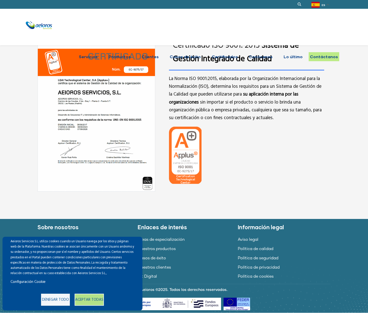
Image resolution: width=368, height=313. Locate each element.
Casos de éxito (185, 56)
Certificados (225, 56)
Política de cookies (256, 276)
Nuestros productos (157, 249)
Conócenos (261, 56)
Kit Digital (147, 276)
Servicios (88, 56)
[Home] (39, 25)
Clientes (150, 56)
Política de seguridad (258, 258)
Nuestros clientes (154, 267)
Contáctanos (324, 56)
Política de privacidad (259, 267)
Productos (120, 56)
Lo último (293, 56)
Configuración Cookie (28, 282)
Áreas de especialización (161, 240)
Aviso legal (248, 240)
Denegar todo (55, 300)
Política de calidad (255, 249)
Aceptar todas (89, 300)
